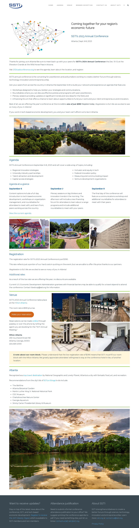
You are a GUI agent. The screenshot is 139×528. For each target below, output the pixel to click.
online (35, 321)
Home (51, 5)
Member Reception (84, 5)
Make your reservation (21, 314)
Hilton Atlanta (21, 303)
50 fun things (49, 380)
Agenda (60, 5)
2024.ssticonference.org (23, 70)
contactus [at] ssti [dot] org (67, 521)
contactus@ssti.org (114, 518)
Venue (69, 5)
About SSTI (116, 5)
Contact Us (101, 5)
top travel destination (33, 375)
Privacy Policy (98, 524)
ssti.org (100, 518)
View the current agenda (20, 213)
